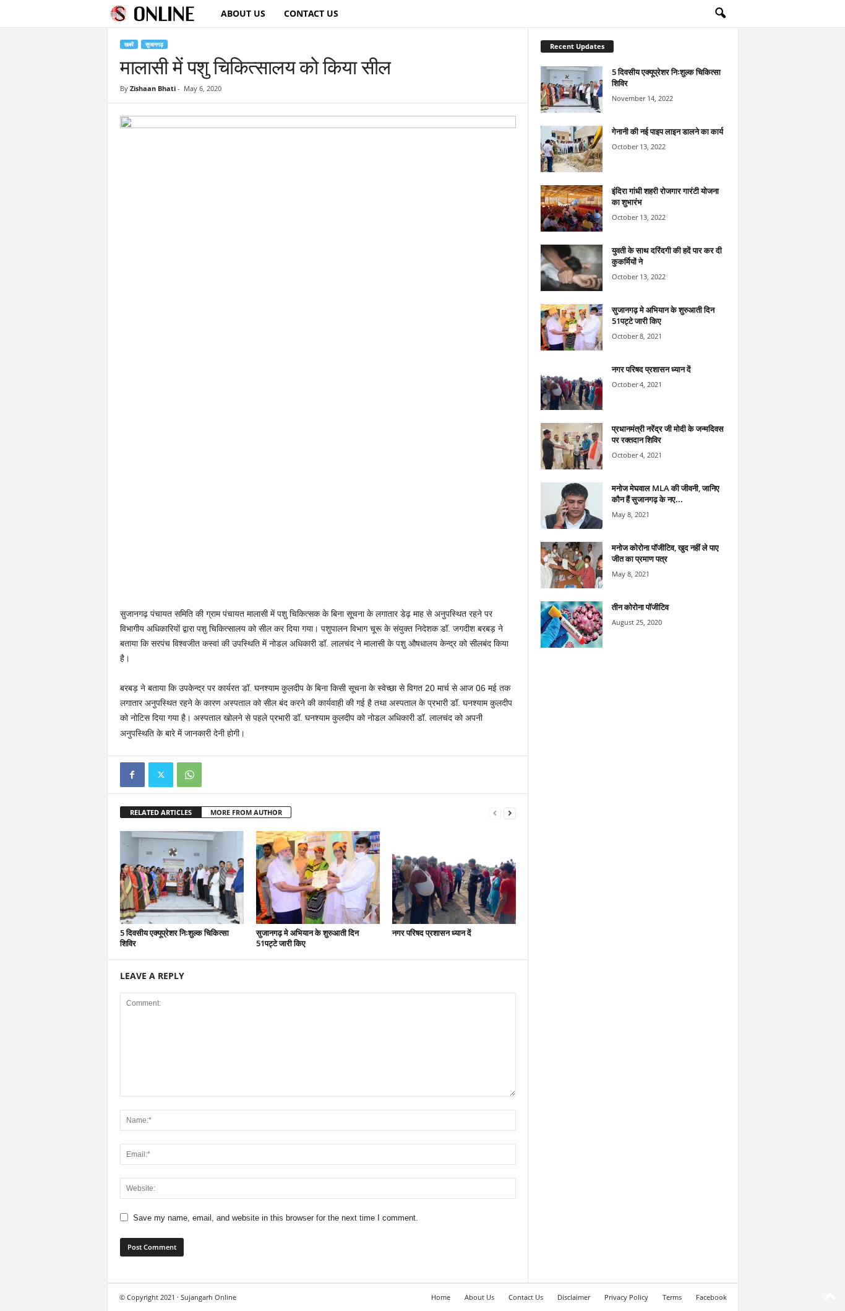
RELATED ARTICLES (161, 812)
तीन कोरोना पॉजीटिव (640, 606)
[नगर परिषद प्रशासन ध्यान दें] (454, 877)
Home (440, 1297)
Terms (672, 1297)
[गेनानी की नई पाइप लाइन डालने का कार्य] (572, 149)
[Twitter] (160, 774)
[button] (720, 13)
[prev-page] (495, 812)
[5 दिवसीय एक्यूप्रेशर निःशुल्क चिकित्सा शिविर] (182, 877)
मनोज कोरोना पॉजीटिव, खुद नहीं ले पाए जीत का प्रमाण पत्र (665, 553)
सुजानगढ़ (154, 44)
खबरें (129, 44)
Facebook (711, 1297)
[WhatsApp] (189, 774)
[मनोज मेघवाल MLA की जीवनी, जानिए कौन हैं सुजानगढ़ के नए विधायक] (572, 505)
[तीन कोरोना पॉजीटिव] (572, 624)
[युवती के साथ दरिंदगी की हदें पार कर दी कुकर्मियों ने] (572, 268)
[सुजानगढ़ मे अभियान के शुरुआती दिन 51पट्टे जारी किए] (318, 877)
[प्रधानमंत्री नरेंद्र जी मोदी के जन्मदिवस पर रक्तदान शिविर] (572, 446)
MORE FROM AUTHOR (246, 812)
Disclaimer (573, 1297)
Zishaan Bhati (153, 88)
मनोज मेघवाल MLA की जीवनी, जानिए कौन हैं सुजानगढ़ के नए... (665, 493)
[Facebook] (132, 774)
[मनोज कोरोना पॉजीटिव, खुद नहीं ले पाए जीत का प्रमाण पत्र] (572, 565)
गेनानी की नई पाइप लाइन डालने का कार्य (667, 131)
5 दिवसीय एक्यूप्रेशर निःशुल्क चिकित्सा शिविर (174, 938)
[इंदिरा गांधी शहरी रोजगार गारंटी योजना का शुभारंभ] (572, 208)
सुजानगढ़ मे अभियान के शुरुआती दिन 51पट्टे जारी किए (307, 938)
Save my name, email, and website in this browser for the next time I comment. (275, 1217)
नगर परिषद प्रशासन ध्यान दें (431, 932)
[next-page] (510, 812)
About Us (243, 13)
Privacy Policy (626, 1297)
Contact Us (311, 13)
